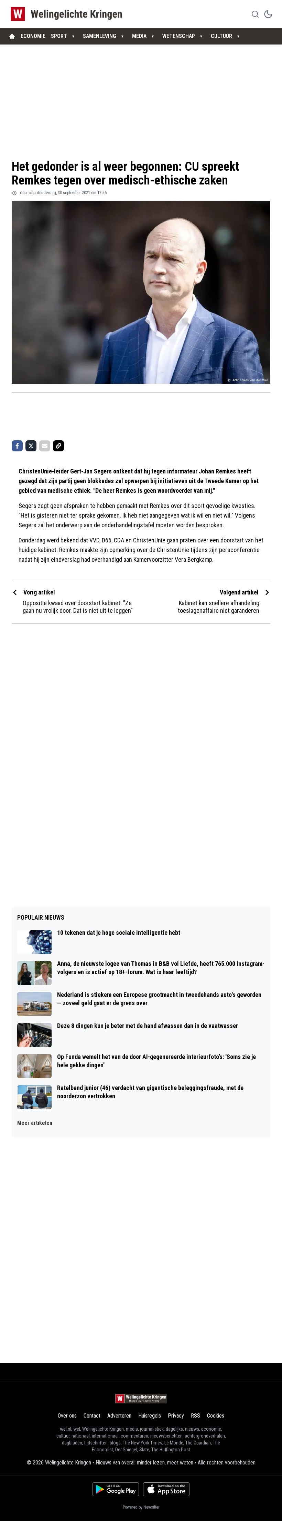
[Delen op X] (30, 445)
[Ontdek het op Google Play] (116, 1489)
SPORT (59, 36)
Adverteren (119, 1415)
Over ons (67, 1415)
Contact (92, 1415)
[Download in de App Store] (166, 1489)
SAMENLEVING (99, 36)
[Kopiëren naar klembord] (58, 445)
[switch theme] (268, 14)
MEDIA (139, 36)
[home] (12, 36)
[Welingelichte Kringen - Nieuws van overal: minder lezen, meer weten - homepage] (68, 14)
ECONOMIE (33, 36)
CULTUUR (221, 36)
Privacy (176, 1415)
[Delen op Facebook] (17, 445)
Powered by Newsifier (141, 1507)
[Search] (255, 14)
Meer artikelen (34, 1123)
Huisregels (149, 1415)
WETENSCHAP (178, 36)
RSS (195, 1415)
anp (32, 192)
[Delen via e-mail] (44, 445)
